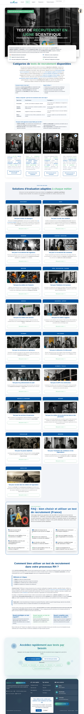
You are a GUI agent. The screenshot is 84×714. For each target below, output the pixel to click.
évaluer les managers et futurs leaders (51, 75)
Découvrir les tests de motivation (51, 173)
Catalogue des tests (34, 685)
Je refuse (45, 710)
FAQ (31, 692)
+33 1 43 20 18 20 (62, 693)
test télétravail (25, 592)
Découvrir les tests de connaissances (70, 173)
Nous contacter (62, 687)
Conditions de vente (63, 710)
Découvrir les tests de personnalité (14, 172)
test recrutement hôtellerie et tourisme (48, 76)
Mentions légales (71, 710)
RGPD (76, 710)
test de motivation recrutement (50, 73)
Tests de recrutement (47, 685)
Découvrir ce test (23, 228)
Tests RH (44, 687)
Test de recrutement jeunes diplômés (42, 668)
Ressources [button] (40, 2)
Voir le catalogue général (33, 658)
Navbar (14, 2)
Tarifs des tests (33, 687)
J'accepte (39, 710)
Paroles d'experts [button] (50, 2)
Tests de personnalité (47, 690)
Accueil (22, 2)
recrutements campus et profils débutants (58, 589)
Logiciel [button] (33, 2)
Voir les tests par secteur (50, 658)
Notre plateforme (34, 690)
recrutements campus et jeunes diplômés (28, 78)
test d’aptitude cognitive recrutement (53, 72)
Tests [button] (27, 2)
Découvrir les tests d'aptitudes (32, 173)
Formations (45, 692)
